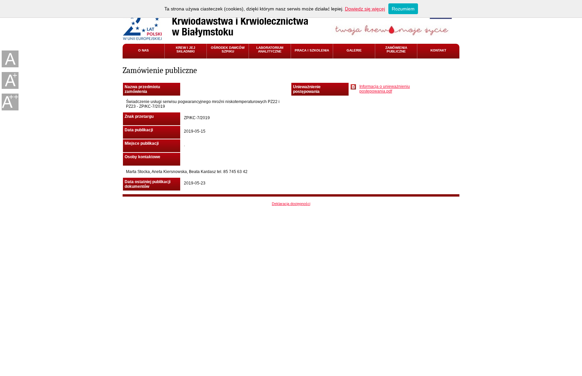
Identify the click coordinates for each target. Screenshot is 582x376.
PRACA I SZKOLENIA (312, 50)
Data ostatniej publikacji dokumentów (147, 184)
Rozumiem (403, 8)
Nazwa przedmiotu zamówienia (142, 89)
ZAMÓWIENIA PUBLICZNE (396, 49)
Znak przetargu (139, 116)
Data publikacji (139, 130)
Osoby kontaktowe (142, 157)
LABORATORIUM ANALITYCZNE (269, 49)
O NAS (143, 50)
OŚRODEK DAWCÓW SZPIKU (228, 49)
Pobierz (353, 87)
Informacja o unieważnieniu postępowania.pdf (384, 89)
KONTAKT (438, 50)
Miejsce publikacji (142, 143)
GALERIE (354, 50)
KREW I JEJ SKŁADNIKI (185, 49)
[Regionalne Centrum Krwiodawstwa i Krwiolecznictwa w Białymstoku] (215, 21)
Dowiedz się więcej (365, 8)
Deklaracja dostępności (291, 204)
